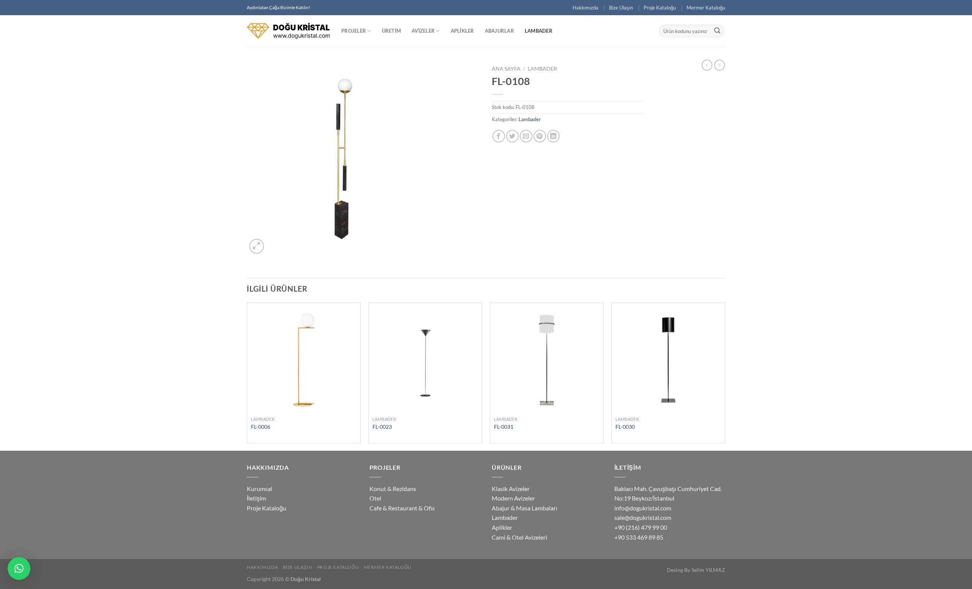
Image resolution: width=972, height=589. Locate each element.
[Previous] (247, 376)
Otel (375, 498)
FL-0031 (503, 426)
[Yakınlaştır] (256, 246)
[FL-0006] (304, 359)
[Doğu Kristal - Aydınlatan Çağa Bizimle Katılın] (288, 31)
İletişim (256, 498)
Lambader (538, 31)
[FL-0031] (547, 359)
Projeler (353, 31)
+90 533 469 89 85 (638, 537)
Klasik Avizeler (511, 488)
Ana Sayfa (506, 69)
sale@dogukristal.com (642, 517)
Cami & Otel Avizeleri (519, 537)
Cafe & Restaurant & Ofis (402, 508)
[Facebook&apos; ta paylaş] (498, 136)
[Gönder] (717, 31)
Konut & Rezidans (392, 488)
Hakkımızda (585, 8)
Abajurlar (499, 31)
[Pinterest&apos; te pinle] (539, 136)
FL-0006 (260, 426)
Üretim (391, 31)
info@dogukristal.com (642, 508)
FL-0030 (625, 426)
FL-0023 (382, 426)
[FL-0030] (668, 359)
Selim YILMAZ (708, 570)
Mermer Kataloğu (705, 8)
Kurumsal (259, 488)
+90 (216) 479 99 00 (640, 527)
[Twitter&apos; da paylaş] (512, 136)
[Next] (725, 376)
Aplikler (462, 31)
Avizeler (423, 31)
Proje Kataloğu (660, 8)
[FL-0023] (425, 359)
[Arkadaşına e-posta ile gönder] (526, 136)
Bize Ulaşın (621, 8)
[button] (19, 568)
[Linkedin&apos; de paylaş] (553, 136)
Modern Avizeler (513, 498)
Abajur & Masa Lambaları (524, 508)
